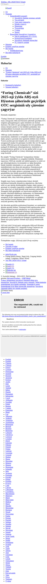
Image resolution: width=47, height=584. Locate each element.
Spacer (17, 32)
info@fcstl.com (11, 254)
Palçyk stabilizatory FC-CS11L (26, 36)
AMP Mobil (26, 278)
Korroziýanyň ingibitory (23, 38)
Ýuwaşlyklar (19, 28)
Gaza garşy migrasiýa (22, 22)
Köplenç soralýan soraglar (14, 46)
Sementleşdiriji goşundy (18, 16)
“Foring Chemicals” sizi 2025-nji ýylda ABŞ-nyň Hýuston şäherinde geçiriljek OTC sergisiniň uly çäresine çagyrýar (23, 74)
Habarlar (8, 44)
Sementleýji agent (33, 284)
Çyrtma (17, 30)
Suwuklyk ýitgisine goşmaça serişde (28, 18)
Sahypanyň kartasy (13, 278)
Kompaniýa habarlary (13, 85)
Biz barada (9, 48)
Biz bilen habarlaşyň (12, 53)
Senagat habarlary (11, 87)
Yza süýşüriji (19, 20)
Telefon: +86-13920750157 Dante (13, 2)
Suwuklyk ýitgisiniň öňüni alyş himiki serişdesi (22, 287)
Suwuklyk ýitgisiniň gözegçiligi (26, 40)
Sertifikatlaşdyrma (16, 51)
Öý (6, 12)
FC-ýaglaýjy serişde (22, 42)
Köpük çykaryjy (20, 24)
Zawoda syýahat (11, 246)
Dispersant (18, 26)
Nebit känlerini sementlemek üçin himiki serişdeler (23, 283)
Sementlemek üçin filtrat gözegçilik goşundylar (18, 286)
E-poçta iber (5, 292)
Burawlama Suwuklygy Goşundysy (23, 34)
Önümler (8, 14)
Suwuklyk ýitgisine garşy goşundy (22, 282)
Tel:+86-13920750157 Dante (15, 260)
